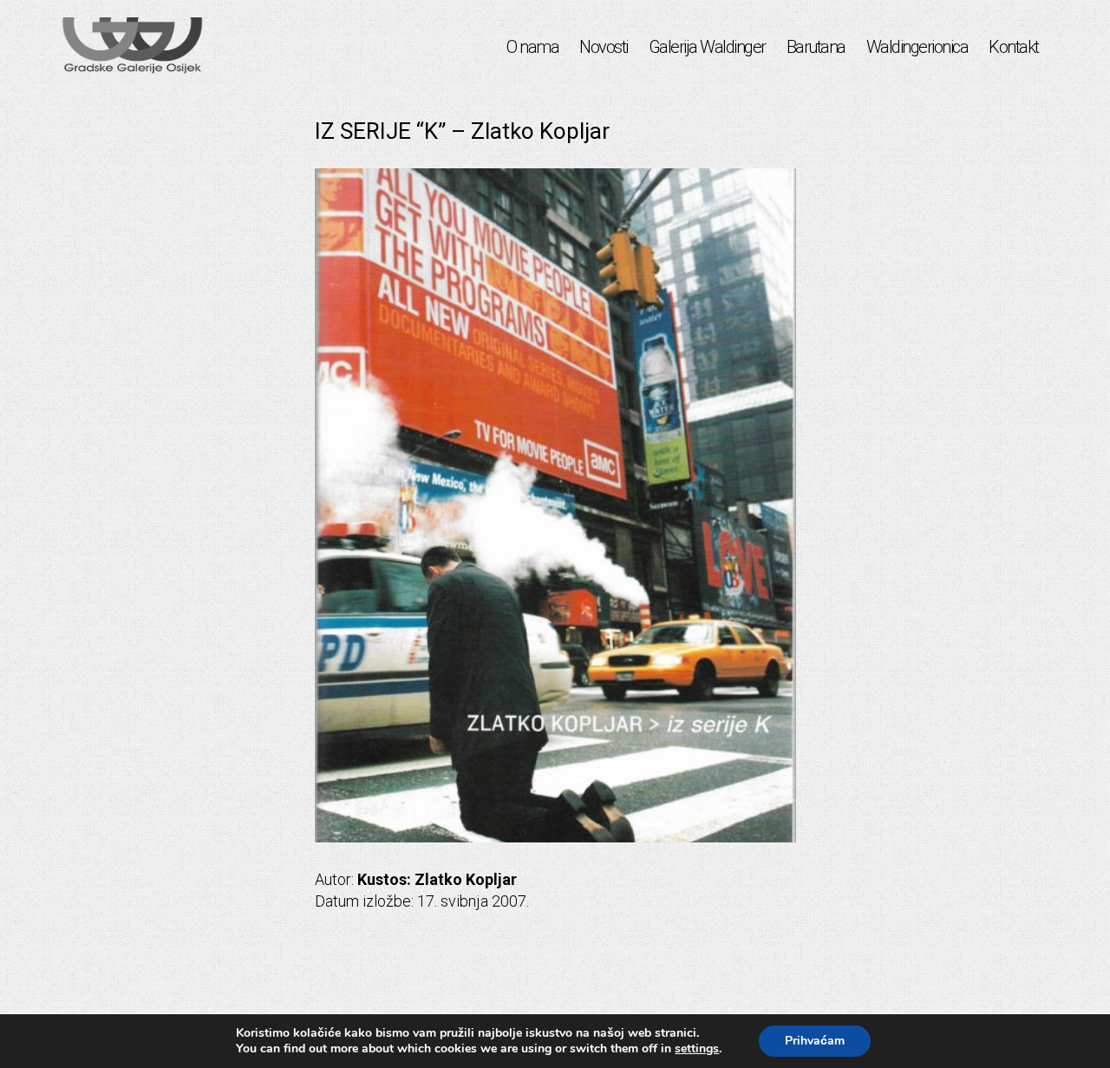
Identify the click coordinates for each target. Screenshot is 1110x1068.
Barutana (816, 46)
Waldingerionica (917, 46)
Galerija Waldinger (707, 46)
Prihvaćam (815, 1040)
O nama (532, 46)
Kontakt (1014, 46)
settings (697, 1049)
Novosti (603, 46)
